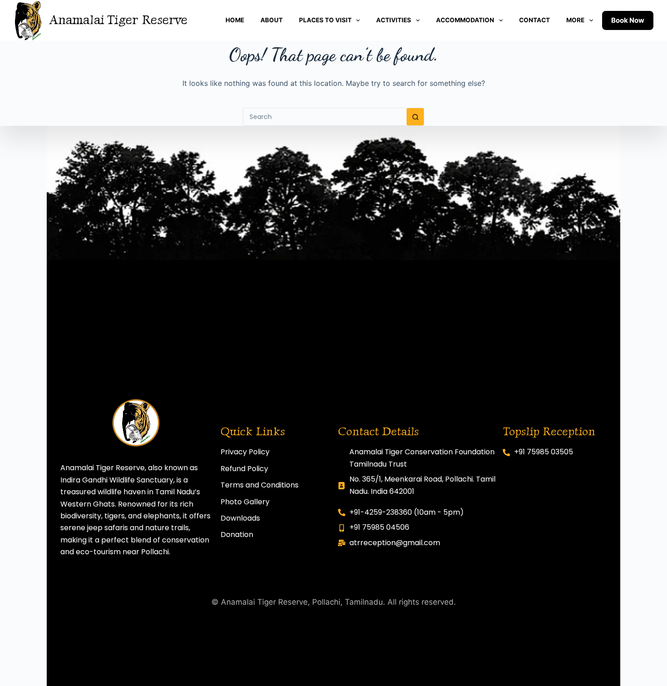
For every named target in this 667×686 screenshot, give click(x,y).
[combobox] (325, 117)
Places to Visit (325, 20)
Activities (393, 20)
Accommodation (465, 20)
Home (235, 20)
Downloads (240, 518)
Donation (237, 534)
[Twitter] (267, 560)
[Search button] (415, 116)
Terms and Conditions (260, 485)
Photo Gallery (245, 502)
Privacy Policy (245, 452)
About (271, 20)
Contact (534, 20)
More (575, 20)
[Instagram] (247, 560)
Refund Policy (244, 468)
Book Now (627, 20)
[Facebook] (227, 560)
